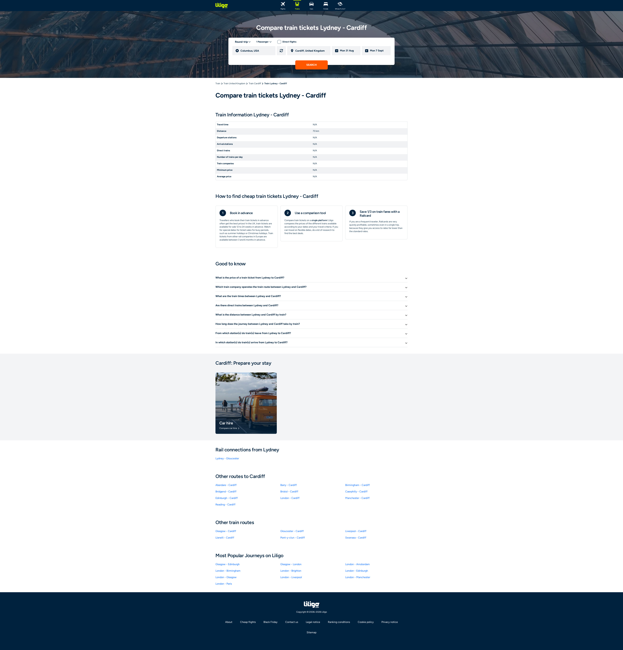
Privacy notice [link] (389, 622)
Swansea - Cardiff (355, 537)
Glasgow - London (290, 564)
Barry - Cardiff (288, 485)
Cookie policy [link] (366, 622)
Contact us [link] (291, 622)
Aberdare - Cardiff (226, 485)
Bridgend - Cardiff (225, 491)
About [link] (228, 622)
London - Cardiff (289, 498)
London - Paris (223, 583)
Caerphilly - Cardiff (356, 491)
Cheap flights (248, 622)
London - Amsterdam (357, 564)
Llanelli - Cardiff (224, 537)
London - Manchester (357, 577)
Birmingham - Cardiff (357, 485)
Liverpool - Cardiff (355, 531)
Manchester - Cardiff (357, 498)
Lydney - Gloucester (227, 458)
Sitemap (311, 632)
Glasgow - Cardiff (225, 531)
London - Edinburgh (356, 570)
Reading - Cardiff (225, 504)
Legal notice (313, 622)
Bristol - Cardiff (289, 491)
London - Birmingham (227, 570)
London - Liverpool (291, 577)
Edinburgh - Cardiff (226, 498)
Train (217, 83)
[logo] (221, 5)
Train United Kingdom (234, 83)
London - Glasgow (226, 577)
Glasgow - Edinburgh (227, 564)
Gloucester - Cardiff (292, 531)
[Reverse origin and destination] (281, 50)
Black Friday (270, 622)
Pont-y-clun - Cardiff (292, 537)
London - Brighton (290, 570)
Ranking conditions (339, 622)
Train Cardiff (255, 83)
